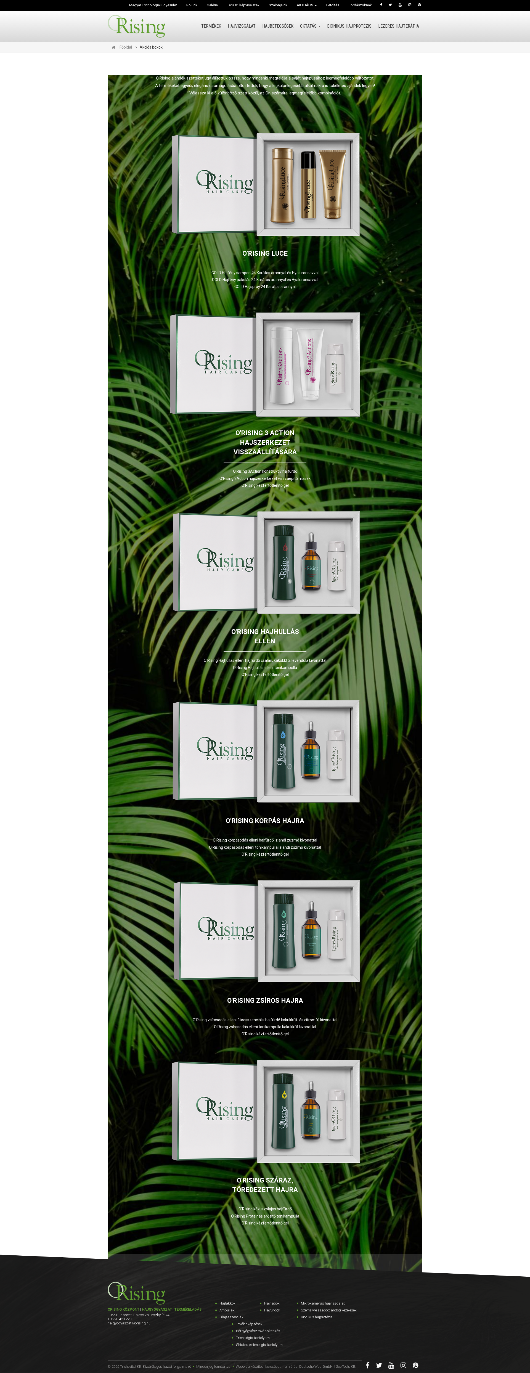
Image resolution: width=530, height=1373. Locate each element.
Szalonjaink (278, 5)
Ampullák (227, 1310)
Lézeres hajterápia (398, 26)
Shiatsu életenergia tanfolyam (259, 1345)
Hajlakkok (227, 1303)
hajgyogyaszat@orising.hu (129, 1323)
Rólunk (191, 5)
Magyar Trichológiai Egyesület (153, 5)
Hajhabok (272, 1303)
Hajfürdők (272, 1310)
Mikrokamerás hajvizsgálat (323, 1303)
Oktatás (309, 26)
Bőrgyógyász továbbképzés (258, 1331)
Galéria (212, 5)
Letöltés (332, 5)
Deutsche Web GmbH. (316, 1366)
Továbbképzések (249, 1324)
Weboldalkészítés (250, 1366)
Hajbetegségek (277, 26)
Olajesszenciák (231, 1317)
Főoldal (126, 47)
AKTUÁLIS (305, 5)
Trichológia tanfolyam (253, 1338)
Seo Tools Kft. (346, 1366)
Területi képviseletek (243, 5)
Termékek (211, 26)
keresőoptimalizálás (281, 1366)
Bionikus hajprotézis (349, 26)
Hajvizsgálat (242, 26)
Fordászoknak (360, 5)
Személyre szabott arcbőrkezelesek (329, 1310)
